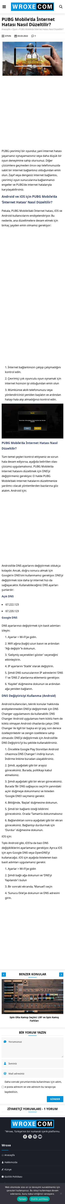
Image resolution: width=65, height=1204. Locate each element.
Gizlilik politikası (39, 1199)
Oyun (14, 29)
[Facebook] (25, 1137)
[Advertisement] (32, 112)
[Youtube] (40, 1137)
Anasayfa (6, 29)
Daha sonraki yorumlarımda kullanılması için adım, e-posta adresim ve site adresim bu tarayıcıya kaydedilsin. (33, 1086)
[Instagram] (35, 1137)
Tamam (22, 1199)
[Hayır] (60, 1193)
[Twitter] (30, 1137)
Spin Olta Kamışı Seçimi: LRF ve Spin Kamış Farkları (34, 1019)
